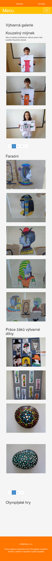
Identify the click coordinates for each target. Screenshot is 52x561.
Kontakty (41, 4)
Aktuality (19, 4)
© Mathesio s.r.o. (26, 544)
